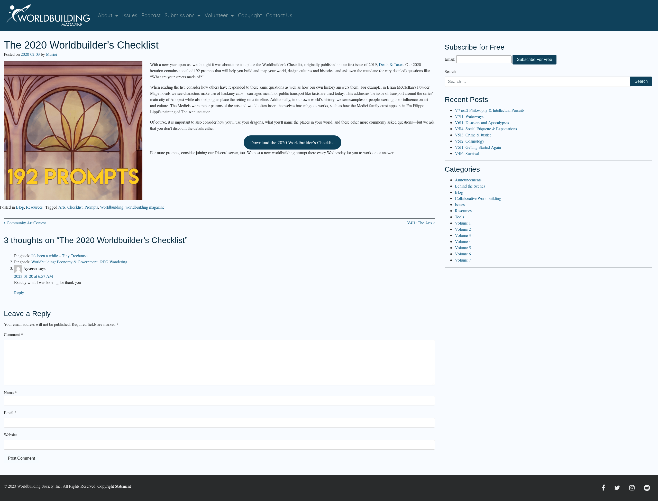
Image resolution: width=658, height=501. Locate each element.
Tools (459, 216)
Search (450, 71)
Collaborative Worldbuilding (478, 198)
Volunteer (217, 15)
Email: (450, 59)
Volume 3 (463, 235)
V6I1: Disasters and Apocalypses (482, 122)
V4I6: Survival (467, 153)
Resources (34, 207)
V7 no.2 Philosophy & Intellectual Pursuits (489, 110)
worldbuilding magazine (144, 207)
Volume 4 (463, 241)
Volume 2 (463, 229)
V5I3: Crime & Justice (473, 134)
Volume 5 (463, 247)
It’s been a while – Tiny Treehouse (59, 255)
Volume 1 (463, 223)
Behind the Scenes (470, 186)
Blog (20, 207)
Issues (129, 15)
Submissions (180, 15)
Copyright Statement (114, 486)
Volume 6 (463, 253)
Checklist (75, 207)
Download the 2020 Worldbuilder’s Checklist (292, 142)
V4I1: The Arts (420, 222)
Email (10, 412)
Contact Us (279, 15)
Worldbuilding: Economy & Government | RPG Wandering (79, 261)
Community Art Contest (25, 222)
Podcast (151, 15)
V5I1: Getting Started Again (478, 147)
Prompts (91, 207)
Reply (19, 292)
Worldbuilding (111, 207)
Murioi (51, 54)
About (106, 15)
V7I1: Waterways (469, 116)
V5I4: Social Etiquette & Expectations (486, 128)
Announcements (468, 179)
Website (10, 434)
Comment (13, 334)
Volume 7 (463, 260)
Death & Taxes (391, 64)
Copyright (250, 15)
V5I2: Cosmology (469, 141)
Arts (61, 207)
